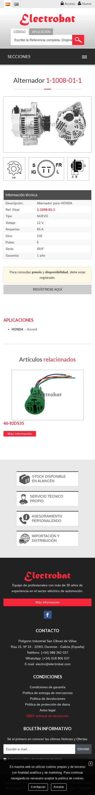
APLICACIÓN (41, 32)
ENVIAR (83, 749)
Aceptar (58, 787)
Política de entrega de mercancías (48, 693)
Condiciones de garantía (47, 687)
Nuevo (87, 4)
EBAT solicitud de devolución (47, 716)
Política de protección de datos (47, 704)
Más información (20, 434)
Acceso (70, 4)
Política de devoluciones (47, 698)
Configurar (38, 787)
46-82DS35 (13, 423)
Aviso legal (47, 710)
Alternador (47, 80)
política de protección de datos (41, 759)
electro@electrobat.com (53, 664)
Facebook (48, 615)
